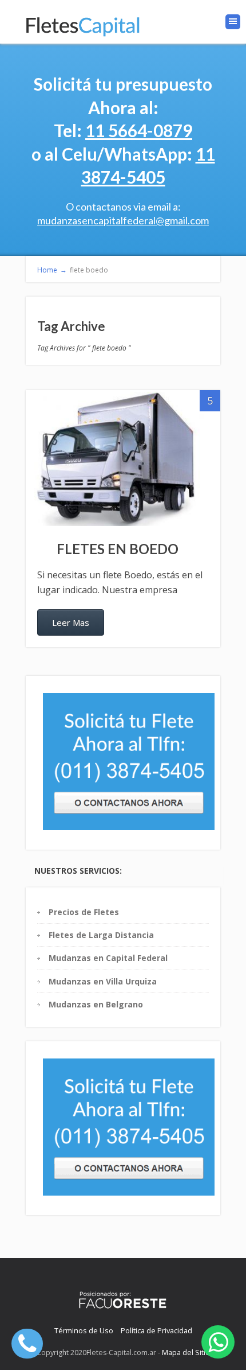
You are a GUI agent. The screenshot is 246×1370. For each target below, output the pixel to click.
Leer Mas (70, 622)
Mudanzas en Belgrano (96, 1004)
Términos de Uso (83, 1330)
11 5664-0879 (138, 130)
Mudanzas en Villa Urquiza (103, 981)
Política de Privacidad (156, 1330)
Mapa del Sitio (186, 1352)
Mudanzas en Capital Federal (108, 957)
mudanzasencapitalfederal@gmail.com (123, 220)
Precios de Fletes (84, 911)
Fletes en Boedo (117, 548)
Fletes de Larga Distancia (101, 934)
